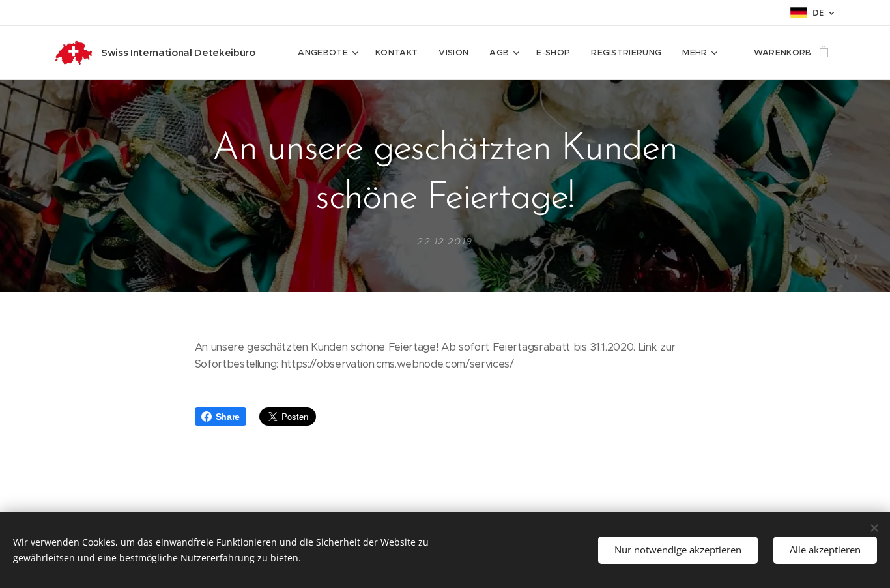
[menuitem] (329, 53)
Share (228, 416)
